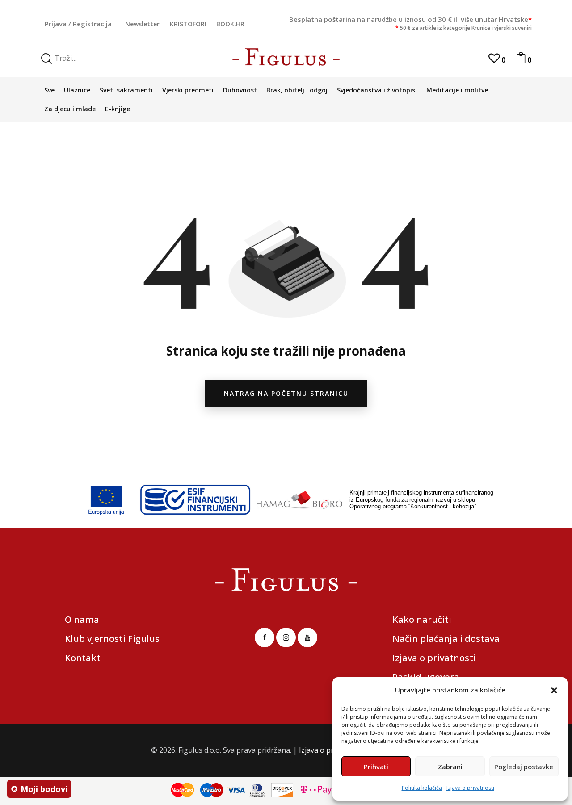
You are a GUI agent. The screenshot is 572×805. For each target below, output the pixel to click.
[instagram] (286, 637)
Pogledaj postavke (523, 766)
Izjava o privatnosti (470, 788)
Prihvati (376, 766)
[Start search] (46, 59)
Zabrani (450, 766)
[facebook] (264, 637)
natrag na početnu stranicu (286, 393)
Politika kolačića (422, 788)
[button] (554, 690)
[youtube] (307, 637)
